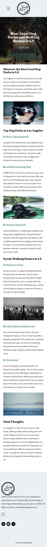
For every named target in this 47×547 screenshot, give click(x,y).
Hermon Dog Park (16, 224)
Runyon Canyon (14, 264)
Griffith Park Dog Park (18, 166)
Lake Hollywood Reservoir (20, 326)
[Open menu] (8, 8)
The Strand (12, 360)
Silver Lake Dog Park (17, 136)
